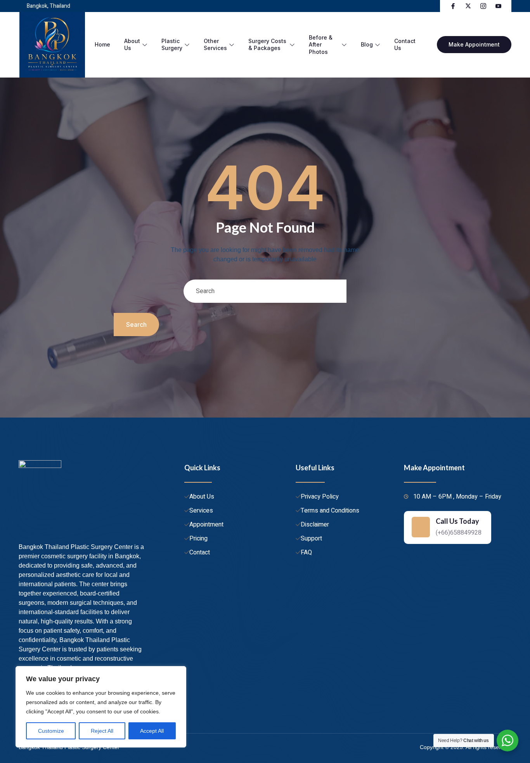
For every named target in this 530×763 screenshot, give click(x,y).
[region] (101, 706)
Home (102, 44)
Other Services (215, 44)
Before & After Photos (321, 44)
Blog (367, 44)
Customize (51, 731)
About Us (132, 44)
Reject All (102, 731)
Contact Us (405, 44)
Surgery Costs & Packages (267, 44)
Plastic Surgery (171, 44)
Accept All (152, 731)
